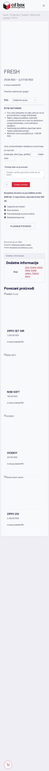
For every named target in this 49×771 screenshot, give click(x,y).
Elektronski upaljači (18, 245)
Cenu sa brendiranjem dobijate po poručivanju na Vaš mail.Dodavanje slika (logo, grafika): (24, 133)
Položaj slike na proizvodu (16, 167)
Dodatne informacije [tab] (15, 256)
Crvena (33, 267)
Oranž (39, 267)
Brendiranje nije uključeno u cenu (21, 247)
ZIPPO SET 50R (15, 330)
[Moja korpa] (8, 765)
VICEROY (12, 452)
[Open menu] (43, 5)
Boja (6, 100)
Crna (27, 267)
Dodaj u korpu (21, 184)
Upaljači (28, 245)
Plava (27, 270)
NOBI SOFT (13, 391)
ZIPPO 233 (13, 513)
